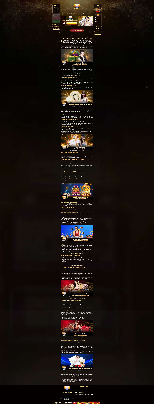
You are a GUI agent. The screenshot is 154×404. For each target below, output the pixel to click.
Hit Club (62, 40)
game (63, 69)
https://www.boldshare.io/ (76, 75)
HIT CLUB (70, 397)
